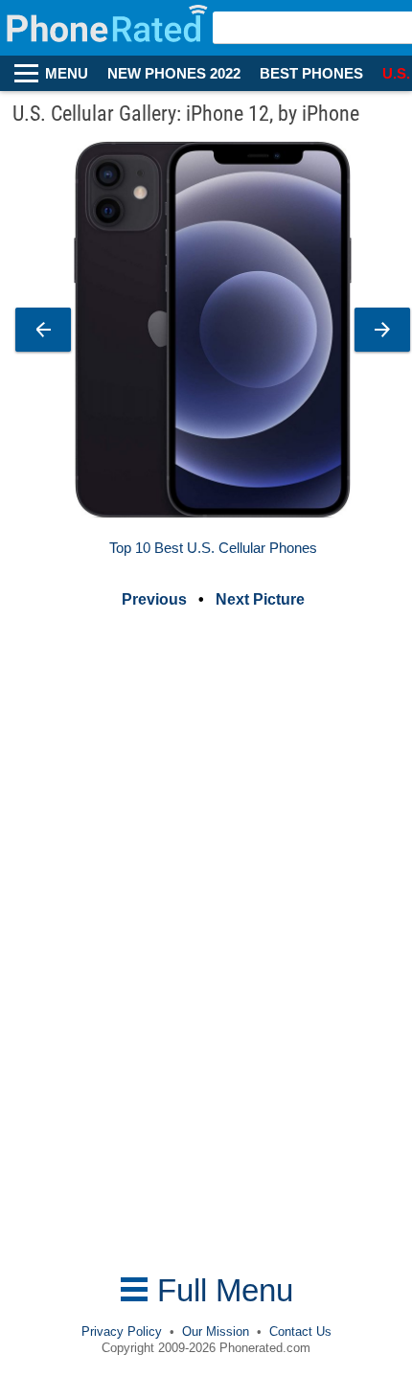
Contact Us (300, 1331)
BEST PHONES (311, 73)
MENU (66, 73)
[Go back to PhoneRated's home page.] (109, 28)
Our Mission (215, 1331)
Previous (154, 599)
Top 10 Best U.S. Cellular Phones (213, 548)
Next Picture (260, 599)
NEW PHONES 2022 (173, 73)
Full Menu (221, 1290)
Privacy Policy (121, 1331)
